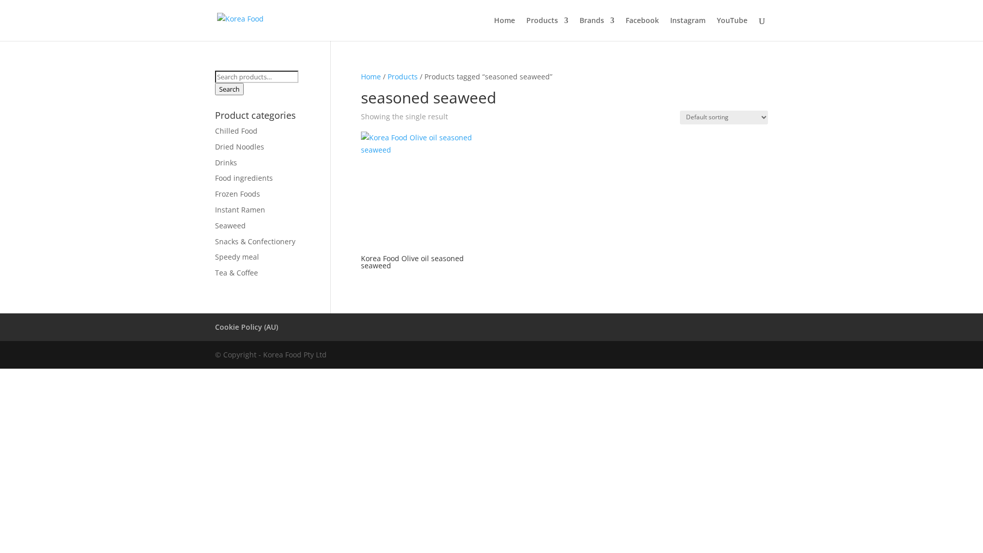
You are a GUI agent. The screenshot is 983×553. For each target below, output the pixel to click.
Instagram (688, 21)
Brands (592, 21)
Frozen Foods (237, 194)
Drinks (226, 162)
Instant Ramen (240, 210)
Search (229, 89)
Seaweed (230, 225)
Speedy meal (237, 257)
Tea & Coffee (236, 273)
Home (504, 21)
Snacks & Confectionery (255, 241)
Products (542, 21)
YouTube (732, 21)
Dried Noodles (239, 147)
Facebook (642, 21)
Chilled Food (236, 131)
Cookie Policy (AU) (246, 327)
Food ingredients (244, 178)
